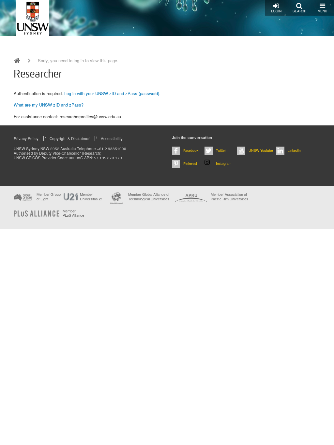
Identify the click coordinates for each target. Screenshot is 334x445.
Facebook (190, 150)
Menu (322, 11)
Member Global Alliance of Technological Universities (148, 196)
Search (299, 11)
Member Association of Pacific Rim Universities (229, 196)
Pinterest (190, 163)
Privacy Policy (26, 138)
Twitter (221, 150)
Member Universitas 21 (91, 196)
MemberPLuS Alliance (73, 213)
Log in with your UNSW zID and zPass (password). (112, 93)
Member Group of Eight (49, 196)
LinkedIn (294, 150)
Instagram (224, 163)
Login (276, 11)
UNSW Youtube (261, 150)
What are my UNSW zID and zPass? (49, 105)
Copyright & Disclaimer (70, 138)
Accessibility (112, 138)
